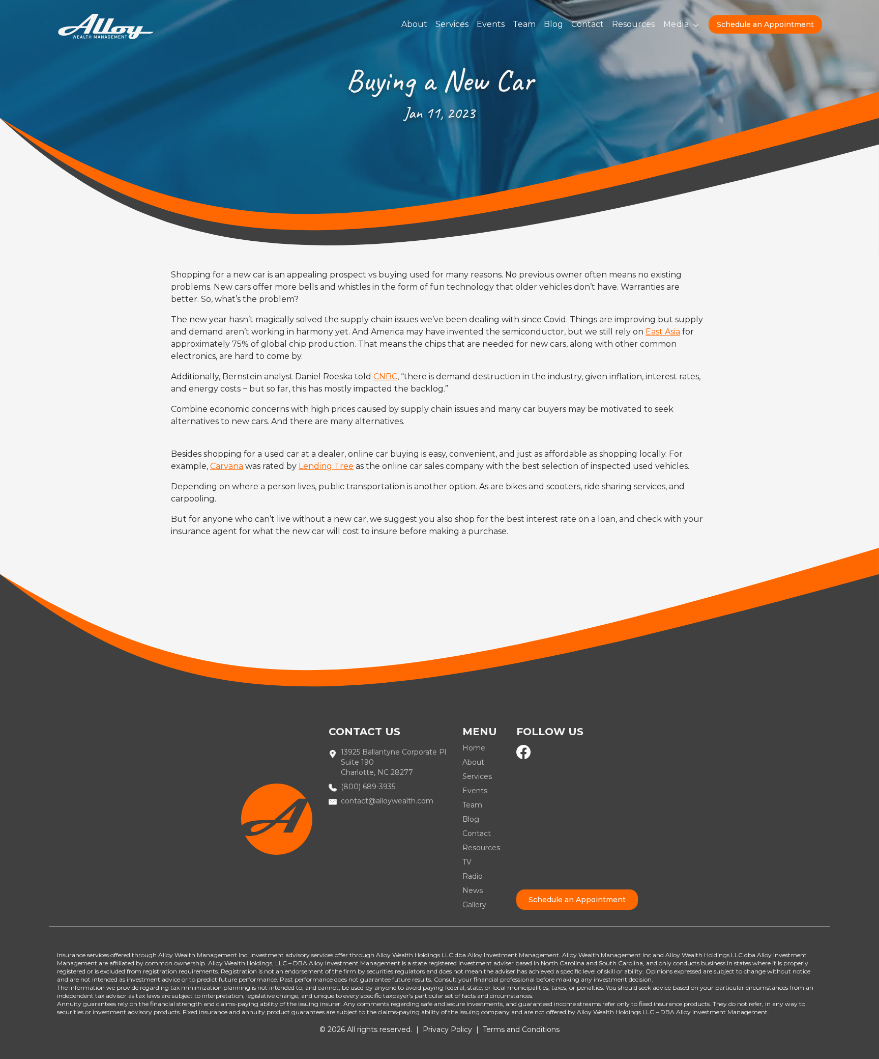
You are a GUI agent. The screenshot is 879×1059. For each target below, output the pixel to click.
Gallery (474, 904)
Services (451, 24)
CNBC (385, 376)
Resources (633, 24)
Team (524, 24)
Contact (587, 24)
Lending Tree (326, 466)
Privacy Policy (447, 1029)
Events (491, 24)
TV (467, 862)
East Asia (663, 332)
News (472, 890)
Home (473, 748)
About (414, 24)
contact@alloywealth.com (387, 800)
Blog (553, 24)
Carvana (226, 466)
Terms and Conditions (521, 1029)
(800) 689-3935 (368, 786)
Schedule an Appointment (765, 24)
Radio (472, 876)
